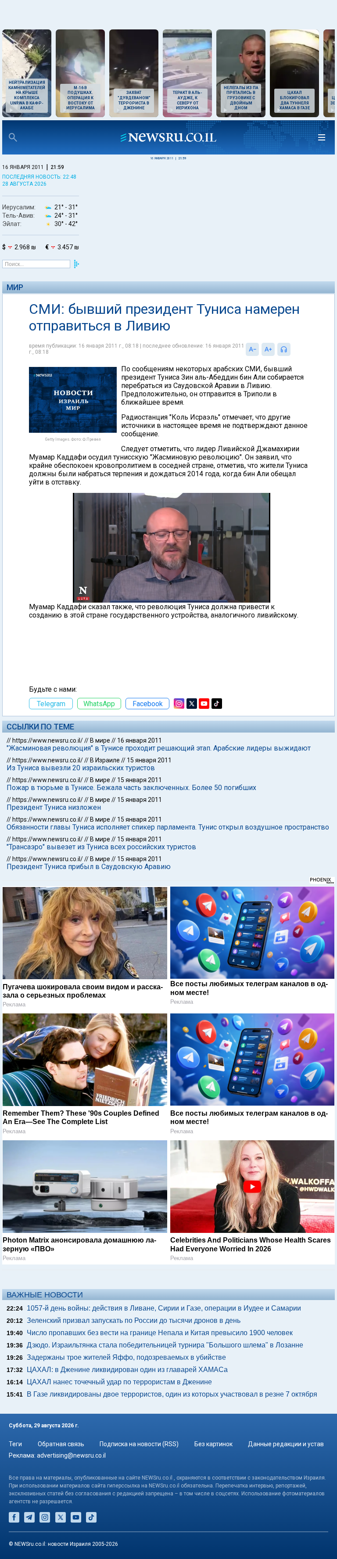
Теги (15, 1444)
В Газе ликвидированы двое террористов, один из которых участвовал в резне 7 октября (172, 1394)
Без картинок (213, 1444)
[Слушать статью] (292, 349)
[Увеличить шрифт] (268, 349)
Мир (15, 287)
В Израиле (105, 760)
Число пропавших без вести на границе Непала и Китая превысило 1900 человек (160, 1332)
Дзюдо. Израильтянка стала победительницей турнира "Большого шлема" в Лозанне (165, 1345)
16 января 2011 (139, 740)
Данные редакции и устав (286, 1444)
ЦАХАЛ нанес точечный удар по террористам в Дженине (119, 1382)
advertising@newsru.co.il (71, 1455)
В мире (100, 740)
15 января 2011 (149, 760)
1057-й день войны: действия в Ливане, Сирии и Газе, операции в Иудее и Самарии (164, 1308)
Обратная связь (61, 1444)
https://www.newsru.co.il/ (47, 740)
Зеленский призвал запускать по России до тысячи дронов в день (133, 1320)
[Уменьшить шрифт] (252, 349)
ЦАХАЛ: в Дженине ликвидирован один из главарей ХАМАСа (127, 1369)
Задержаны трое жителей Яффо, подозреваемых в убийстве (126, 1357)
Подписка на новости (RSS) (139, 1444)
